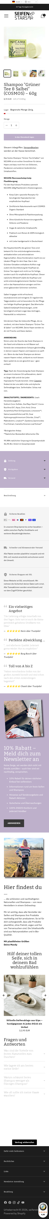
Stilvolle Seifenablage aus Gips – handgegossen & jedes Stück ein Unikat (24, 1023)
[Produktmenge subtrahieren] (6, 125)
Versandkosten (31, 147)
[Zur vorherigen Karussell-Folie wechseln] (4, 995)
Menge (7, 119)
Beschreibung (10, 496)
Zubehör (38, 381)
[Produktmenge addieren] (16, 125)
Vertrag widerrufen (24, 1142)
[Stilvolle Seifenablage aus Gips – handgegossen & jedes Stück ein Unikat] (24, 995)
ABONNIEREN (14, 823)
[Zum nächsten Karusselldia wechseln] (45, 995)
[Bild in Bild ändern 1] (7, 73)
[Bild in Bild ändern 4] (33, 73)
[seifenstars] (24, 16)
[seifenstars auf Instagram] (14, 1203)
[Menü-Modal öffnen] (6, 16)
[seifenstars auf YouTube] (22, 1203)
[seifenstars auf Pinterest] (9, 1203)
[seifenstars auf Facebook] (5, 1203)
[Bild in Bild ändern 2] (15, 73)
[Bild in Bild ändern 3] (24, 73)
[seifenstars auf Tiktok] (18, 1203)
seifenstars (35, 1209)
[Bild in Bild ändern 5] (41, 73)
